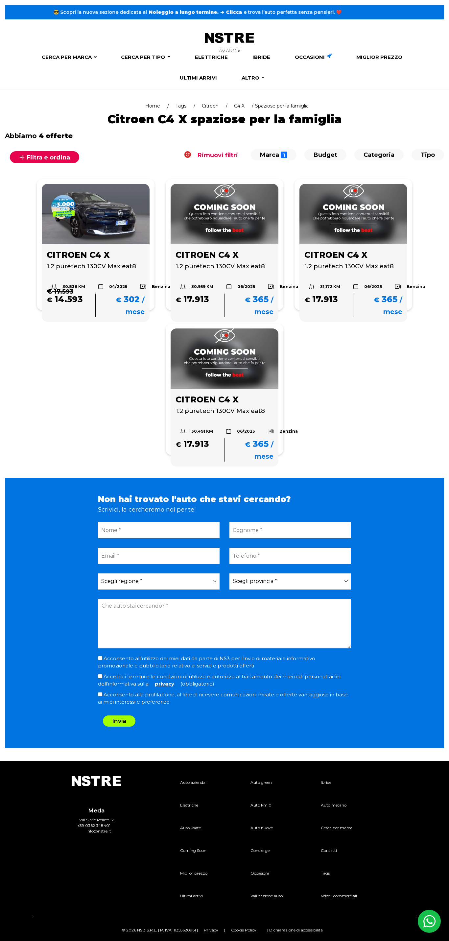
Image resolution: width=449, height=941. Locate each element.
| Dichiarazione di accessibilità (295, 930)
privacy (164, 684)
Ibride (261, 57)
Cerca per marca (67, 57)
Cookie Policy (243, 930)
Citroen (210, 106)
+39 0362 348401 (93, 825)
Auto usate (190, 827)
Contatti (329, 850)
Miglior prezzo (379, 57)
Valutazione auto (266, 895)
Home (152, 106)
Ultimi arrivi (198, 78)
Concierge (260, 850)
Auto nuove (261, 827)
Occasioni (310, 57)
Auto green (261, 782)
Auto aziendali (193, 782)
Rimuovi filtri (217, 154)
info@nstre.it (98, 831)
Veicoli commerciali (339, 895)
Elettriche (211, 57)
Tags (181, 106)
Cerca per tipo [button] (143, 57)
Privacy (211, 930)
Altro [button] (251, 78)
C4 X (239, 106)
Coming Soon (193, 850)
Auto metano (333, 805)
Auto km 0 (261, 805)
